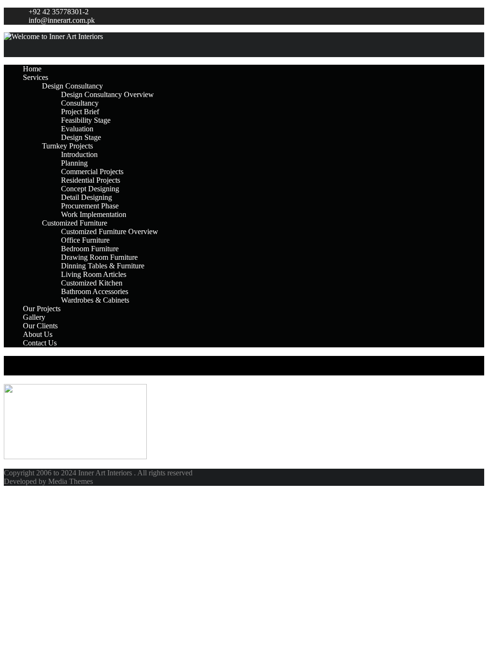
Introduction (79, 154)
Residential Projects (90, 180)
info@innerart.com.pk (62, 20)
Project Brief (80, 112)
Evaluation (77, 129)
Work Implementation (93, 214)
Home (32, 69)
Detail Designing (86, 197)
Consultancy (80, 103)
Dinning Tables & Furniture (102, 266)
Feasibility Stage (86, 120)
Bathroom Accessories (94, 291)
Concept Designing (90, 189)
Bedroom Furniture (90, 249)
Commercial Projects (92, 171)
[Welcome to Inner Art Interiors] (244, 36)
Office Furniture (85, 240)
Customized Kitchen (91, 283)
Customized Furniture (74, 223)
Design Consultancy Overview (107, 94)
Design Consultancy (72, 86)
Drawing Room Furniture (99, 257)
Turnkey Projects (67, 146)
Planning (74, 163)
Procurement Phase (90, 206)
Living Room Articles (93, 274)
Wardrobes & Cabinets (95, 300)
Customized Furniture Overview (109, 231)
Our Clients (40, 326)
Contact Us (40, 343)
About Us (37, 334)
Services (35, 77)
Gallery (34, 317)
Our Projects (42, 309)
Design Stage (81, 137)
